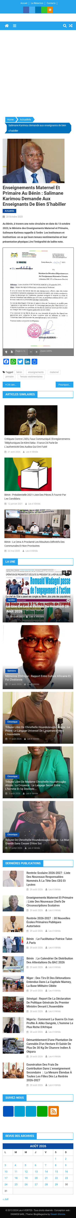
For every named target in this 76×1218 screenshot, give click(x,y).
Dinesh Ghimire (58, 1214)
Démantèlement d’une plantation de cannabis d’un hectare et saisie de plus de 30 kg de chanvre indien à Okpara (49, 1045)
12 (26, 1171)
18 (16, 1178)
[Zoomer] (36, 352)
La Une (11, 600)
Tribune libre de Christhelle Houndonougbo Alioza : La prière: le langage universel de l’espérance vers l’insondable (37, 731)
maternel (54, 372)
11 (16, 1171)
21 (46, 1178)
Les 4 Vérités (32, 452)
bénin (19, 372)
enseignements (36, 372)
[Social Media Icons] (8, 1111)
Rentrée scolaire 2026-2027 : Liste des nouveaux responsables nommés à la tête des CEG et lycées (48, 878)
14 (46, 1171)
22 (56, 1178)
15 (56, 1171)
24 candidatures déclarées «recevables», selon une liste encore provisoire (13, 384)
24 (6, 1184)
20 (36, 1178)
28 (46, 1184)
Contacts (51, 3)
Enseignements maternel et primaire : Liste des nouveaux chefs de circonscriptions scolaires (50, 901)
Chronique (12, 722)
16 (66, 1171)
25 (16, 1184)
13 (36, 1171)
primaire (9, 376)
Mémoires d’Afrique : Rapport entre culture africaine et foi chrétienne (38, 678)
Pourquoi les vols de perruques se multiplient (66, 384)
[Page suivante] (11, 352)
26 (26, 1184)
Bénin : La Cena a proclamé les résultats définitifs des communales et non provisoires (34, 543)
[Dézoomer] (31, 352)
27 (36, 1184)
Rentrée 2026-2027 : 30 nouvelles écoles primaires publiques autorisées (48, 922)
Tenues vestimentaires (31, 376)
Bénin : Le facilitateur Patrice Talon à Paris (49, 940)
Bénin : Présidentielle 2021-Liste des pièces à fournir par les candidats (35, 496)
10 (6, 1171)
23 (66, 1178)
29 (56, 1184)
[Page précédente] (6, 352)
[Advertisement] (38, 73)
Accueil (24, 3)
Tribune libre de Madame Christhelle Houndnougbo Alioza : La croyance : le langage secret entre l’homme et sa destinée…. (35, 785)
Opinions (11, 671)
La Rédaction (37, 3)
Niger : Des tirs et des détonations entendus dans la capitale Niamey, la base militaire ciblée (49, 982)
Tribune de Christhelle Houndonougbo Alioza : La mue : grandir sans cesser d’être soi (38, 841)
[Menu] (14, 26)
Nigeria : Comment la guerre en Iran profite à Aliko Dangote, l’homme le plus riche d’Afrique (50, 1023)
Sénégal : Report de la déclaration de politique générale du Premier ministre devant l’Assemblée (49, 1002)
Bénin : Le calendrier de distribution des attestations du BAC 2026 (50, 960)
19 (26, 1178)
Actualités (9, 211)
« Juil (5, 1199)
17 (6, 1178)
